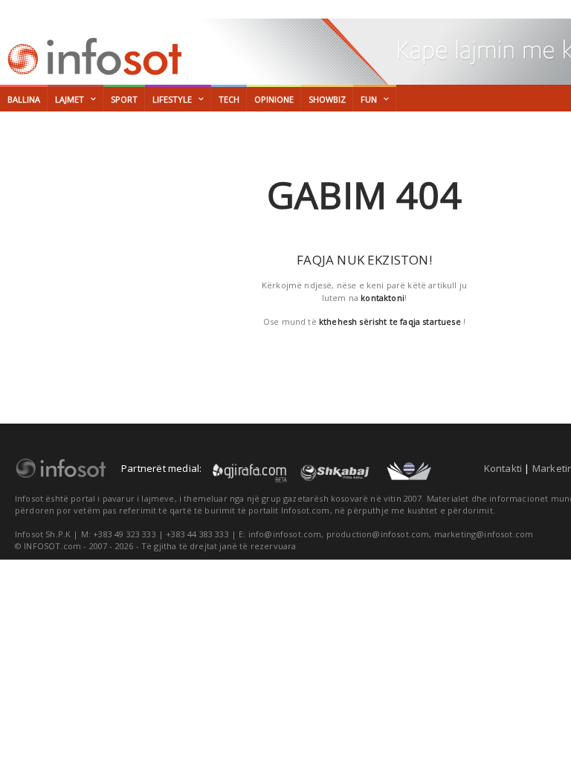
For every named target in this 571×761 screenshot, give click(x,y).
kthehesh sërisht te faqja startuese (390, 321)
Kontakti (503, 468)
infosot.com (92, 56)
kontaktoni (382, 297)
